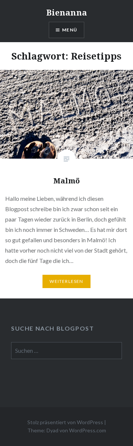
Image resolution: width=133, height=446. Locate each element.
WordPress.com (87, 430)
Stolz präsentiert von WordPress (65, 422)
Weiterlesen (66, 281)
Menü (69, 30)
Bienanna (66, 12)
